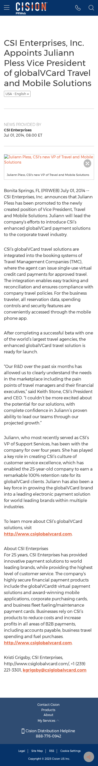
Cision (56, 759)
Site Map (37, 751)
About (48, 715)
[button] (78, 8)
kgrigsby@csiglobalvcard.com (55, 670)
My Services (47, 721)
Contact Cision (48, 705)
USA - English (16, 94)
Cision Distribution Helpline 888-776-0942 (50, 734)
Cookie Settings (70, 751)
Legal (21, 751)
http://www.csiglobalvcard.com (38, 534)
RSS (51, 751)
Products (48, 710)
